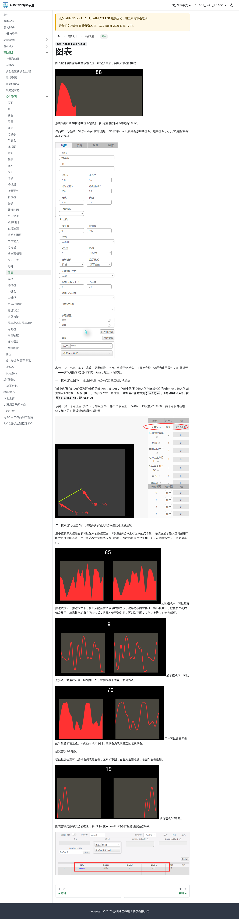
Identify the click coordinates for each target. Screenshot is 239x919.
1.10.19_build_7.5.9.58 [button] (209, 5)
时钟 (10, 266)
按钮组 (12, 184)
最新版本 (87, 26)
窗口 (10, 109)
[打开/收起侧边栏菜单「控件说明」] (47, 96)
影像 (10, 203)
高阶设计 (9, 52)
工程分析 (9, 411)
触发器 (12, 197)
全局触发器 (13, 84)
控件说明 (11, 96)
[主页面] (58, 36)
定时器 (10, 65)
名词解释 (9, 27)
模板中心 (9, 392)
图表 (10, 272)
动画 (8, 354)
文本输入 (13, 241)
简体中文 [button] (182, 5)
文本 (10, 166)
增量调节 (13, 191)
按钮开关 (13, 260)
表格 (10, 279)
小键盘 (12, 291)
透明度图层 (15, 235)
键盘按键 (13, 316)
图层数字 (13, 216)
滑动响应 (13, 335)
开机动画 (13, 210)
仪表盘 (12, 140)
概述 (6, 15)
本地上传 (9, 398)
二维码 (12, 298)
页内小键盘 (15, 304)
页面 (10, 103)
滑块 (10, 178)
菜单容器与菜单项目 (20, 323)
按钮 (10, 172)
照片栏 (12, 247)
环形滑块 (13, 342)
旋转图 (12, 147)
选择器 (12, 285)
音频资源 (11, 77)
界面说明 (9, 40)
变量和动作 (13, 59)
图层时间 (13, 222)
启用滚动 (11, 373)
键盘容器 (13, 310)
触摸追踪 (13, 228)
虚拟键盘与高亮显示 (18, 360)
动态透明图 (15, 254)
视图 (10, 115)
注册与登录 (10, 33)
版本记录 (9, 21)
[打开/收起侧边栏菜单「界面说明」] (47, 40)
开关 (10, 128)
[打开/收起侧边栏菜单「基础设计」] (47, 46)
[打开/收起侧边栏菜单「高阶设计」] (47, 52)
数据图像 (13, 348)
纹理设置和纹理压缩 (18, 71)
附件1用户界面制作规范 (18, 417)
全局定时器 (13, 90)
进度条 (12, 134)
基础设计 (9, 46)
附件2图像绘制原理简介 (18, 423)
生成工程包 (10, 386)
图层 (10, 121)
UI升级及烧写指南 (14, 404)
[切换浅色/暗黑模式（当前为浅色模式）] (231, 5)
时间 (10, 153)
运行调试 (9, 379)
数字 (10, 159)
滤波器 (10, 367)
